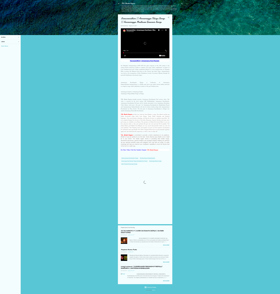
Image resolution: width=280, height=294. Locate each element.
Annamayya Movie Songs (155, 161)
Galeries (153, 290)
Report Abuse (4, 46)
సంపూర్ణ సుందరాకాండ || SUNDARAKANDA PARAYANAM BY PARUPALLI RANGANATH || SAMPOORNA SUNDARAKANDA (141, 267)
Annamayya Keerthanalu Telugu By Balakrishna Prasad (134, 161)
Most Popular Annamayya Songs (129, 164)
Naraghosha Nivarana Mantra (129, 250)
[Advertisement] (178, 37)
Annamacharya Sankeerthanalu (147, 158)
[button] (168, 18)
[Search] (182, 4)
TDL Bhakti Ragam (128, 3)
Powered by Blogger (151, 287)
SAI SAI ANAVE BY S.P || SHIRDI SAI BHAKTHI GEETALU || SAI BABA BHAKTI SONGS (142, 232)
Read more (166, 245)
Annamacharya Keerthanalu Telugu (129, 158)
